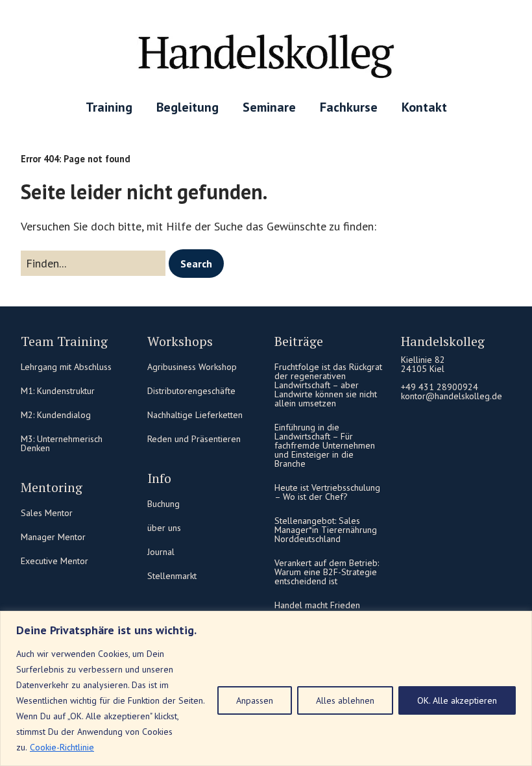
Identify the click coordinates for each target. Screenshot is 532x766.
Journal (161, 552)
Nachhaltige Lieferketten (195, 415)
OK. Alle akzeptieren (457, 700)
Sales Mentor (47, 513)
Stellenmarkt (172, 576)
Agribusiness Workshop (192, 367)
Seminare (269, 107)
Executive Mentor (54, 561)
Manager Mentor (53, 537)
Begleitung (187, 107)
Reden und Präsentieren (194, 439)
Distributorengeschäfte (191, 391)
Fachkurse (349, 107)
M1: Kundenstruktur (58, 391)
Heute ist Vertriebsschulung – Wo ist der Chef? (327, 492)
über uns (164, 528)
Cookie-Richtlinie (62, 747)
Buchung (163, 504)
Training (109, 107)
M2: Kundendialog (56, 415)
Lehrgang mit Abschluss (66, 367)
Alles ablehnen (345, 700)
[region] (266, 688)
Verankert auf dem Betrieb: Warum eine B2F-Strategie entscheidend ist (326, 572)
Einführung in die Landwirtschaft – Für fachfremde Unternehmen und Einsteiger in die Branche (324, 445)
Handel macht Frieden (317, 605)
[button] (196, 263)
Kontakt (424, 107)
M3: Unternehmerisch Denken (62, 443)
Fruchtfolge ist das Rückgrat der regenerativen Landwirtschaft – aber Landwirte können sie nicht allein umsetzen (328, 385)
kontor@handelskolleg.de (451, 396)
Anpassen (254, 700)
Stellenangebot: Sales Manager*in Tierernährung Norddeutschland (325, 530)
